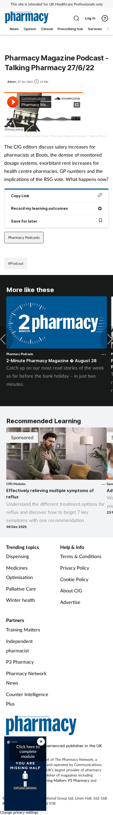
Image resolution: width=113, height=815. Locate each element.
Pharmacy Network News (26, 678)
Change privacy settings (19, 812)
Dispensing (17, 556)
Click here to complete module (28, 751)
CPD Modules (15, 484)
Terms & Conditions (80, 556)
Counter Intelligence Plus (27, 699)
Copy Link (20, 196)
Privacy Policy (74, 568)
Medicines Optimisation (19, 572)
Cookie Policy (74, 579)
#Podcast (15, 263)
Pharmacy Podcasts (24, 237)
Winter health (20, 600)
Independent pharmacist (19, 645)
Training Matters (23, 629)
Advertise (70, 602)
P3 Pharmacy (20, 662)
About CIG (71, 590)
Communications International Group (26, 136)
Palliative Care (21, 589)
